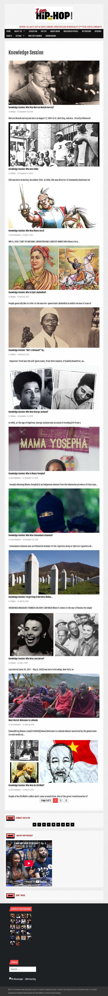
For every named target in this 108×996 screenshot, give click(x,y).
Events (9, 36)
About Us (18, 31)
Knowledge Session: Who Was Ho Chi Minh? (26, 785)
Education (33, 31)
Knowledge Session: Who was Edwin (23, 169)
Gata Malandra (16, 235)
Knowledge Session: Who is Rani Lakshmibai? (27, 292)
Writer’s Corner (35, 36)
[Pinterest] (53, 824)
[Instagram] (49, 824)
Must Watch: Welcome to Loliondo (23, 720)
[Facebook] (39, 824)
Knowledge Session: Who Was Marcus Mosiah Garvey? (31, 107)
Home (8, 31)
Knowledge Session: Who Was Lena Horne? (26, 658)
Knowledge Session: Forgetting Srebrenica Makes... (31, 597)
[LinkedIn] (58, 824)
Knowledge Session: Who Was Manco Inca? (26, 230)
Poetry (44, 31)
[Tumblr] (72, 824)
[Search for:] (22, 969)
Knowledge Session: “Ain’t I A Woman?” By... (27, 350)
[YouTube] (63, 824)
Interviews (86, 31)
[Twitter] (34, 824)
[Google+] (44, 824)
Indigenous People (70, 31)
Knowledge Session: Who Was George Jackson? (28, 412)
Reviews (98, 31)
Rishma (13, 112)
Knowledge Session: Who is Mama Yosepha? (27, 473)
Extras (18, 36)
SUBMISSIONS (51, 36)
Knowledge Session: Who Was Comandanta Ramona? (31, 535)
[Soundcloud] (68, 824)
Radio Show (55, 31)
